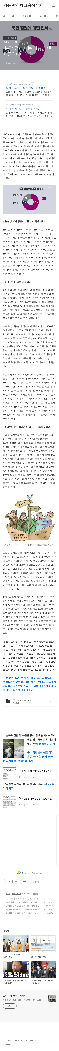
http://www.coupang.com (18, 84)
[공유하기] (12, 881)
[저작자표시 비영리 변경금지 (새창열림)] (35, 881)
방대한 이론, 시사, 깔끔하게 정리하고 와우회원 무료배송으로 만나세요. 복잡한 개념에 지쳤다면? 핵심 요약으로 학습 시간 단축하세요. (29, 114)
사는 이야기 (16, 893)
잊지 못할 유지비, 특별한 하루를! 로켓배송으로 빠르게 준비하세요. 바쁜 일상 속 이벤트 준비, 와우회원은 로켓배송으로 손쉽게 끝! (29, 94)
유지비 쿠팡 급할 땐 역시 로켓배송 (26, 88)
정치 (8, 893)
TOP (53, 1042)
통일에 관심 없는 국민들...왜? (19, 913)
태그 (14, 16)
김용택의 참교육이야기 (23, 6)
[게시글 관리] (16, 881)
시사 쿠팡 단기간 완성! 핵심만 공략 (26, 108)
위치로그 (44, 16)
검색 (47, 6)
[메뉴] (53, 5)
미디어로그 (28, 16)
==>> (44, 743)
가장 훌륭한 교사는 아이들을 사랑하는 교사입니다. (22, 1000)
